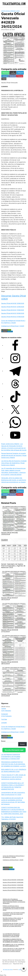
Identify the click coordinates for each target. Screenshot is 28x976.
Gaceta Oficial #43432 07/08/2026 (12, 316)
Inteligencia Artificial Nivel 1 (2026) (12, 326)
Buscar (3, 741)
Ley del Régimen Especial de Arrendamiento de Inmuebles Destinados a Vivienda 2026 (10, 756)
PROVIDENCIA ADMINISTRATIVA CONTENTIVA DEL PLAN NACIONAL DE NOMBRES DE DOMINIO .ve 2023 (13, 764)
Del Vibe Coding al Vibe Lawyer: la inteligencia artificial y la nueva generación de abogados (13, 919)
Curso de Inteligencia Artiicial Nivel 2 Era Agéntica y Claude (13, 856)
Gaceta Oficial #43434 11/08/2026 (12, 310)
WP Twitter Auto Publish (8, 969)
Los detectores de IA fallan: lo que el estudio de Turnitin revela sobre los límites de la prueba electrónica (13, 925)
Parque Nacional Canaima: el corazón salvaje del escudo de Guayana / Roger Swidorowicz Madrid (14, 455)
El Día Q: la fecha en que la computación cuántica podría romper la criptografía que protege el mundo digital (13, 908)
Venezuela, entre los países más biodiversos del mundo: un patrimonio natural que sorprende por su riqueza (13, 480)
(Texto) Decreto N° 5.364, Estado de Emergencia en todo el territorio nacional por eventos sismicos (13, 777)
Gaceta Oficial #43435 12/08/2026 (12, 307)
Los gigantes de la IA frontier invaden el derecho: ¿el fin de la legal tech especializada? (14, 914)
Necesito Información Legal (14, 750)
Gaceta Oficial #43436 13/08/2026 (12, 303)
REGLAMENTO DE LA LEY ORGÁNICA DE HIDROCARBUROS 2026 (13, 945)
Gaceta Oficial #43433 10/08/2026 (12, 313)
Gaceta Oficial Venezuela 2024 (10, 11)
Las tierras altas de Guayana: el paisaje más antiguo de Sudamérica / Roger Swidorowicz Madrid (14, 463)
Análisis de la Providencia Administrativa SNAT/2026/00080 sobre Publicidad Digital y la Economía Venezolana (14, 901)
